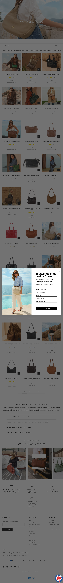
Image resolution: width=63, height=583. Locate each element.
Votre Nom (38, 295)
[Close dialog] (59, 270)
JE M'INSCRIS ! (46, 308)
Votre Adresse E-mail (41, 289)
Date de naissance (40, 301)
